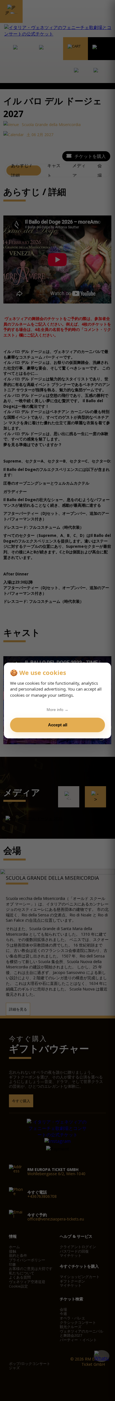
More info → (57, 709)
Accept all (57, 724)
